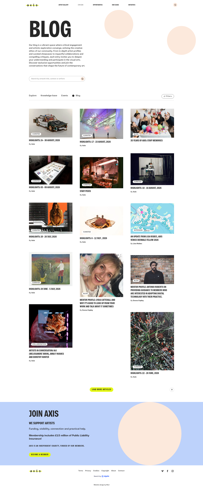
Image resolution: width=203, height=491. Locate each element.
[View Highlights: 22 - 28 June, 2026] (152, 344)
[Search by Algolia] (101, 476)
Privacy (88, 471)
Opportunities (97, 5)
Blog (78, 96)
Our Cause (115, 5)
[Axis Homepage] (32, 5)
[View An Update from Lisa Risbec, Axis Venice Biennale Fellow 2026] (152, 222)
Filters (169, 96)
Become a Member (40, 455)
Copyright (105, 471)
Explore (80, 5)
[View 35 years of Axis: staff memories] (152, 126)
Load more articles (101, 390)
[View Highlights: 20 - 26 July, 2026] (50, 221)
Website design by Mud (101, 485)
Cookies (96, 471)
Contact (121, 471)
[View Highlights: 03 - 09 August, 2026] (50, 173)
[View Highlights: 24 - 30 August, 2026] (50, 126)
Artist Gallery (63, 5)
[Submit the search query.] (82, 79)
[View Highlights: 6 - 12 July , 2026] (101, 223)
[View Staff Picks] (101, 175)
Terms (80, 471)
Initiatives (131, 5)
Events (64, 96)
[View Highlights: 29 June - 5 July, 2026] (50, 271)
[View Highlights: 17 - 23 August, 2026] (101, 126)
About (113, 471)
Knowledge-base (49, 96)
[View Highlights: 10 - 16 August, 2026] (152, 172)
